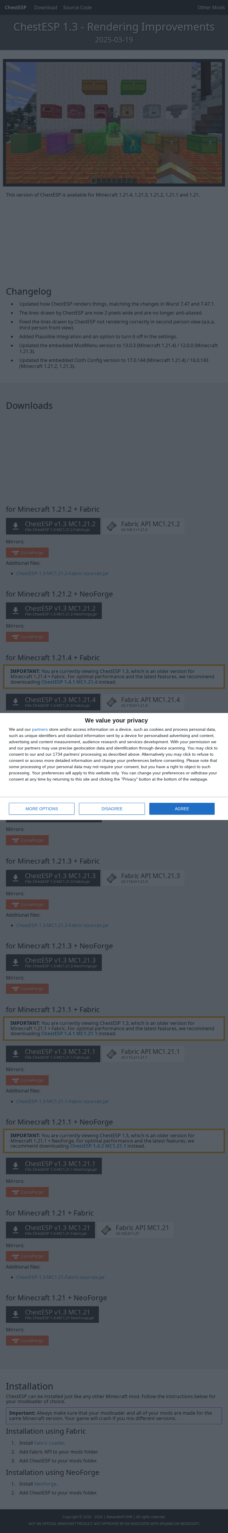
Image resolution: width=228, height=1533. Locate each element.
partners (40, 729)
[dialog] (114, 766)
